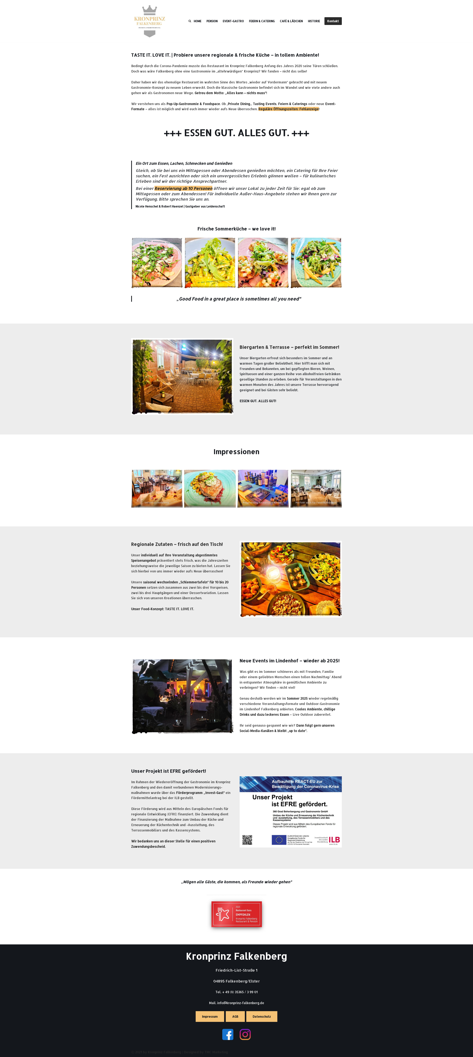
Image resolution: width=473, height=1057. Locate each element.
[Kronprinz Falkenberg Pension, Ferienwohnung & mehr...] (149, 21)
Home (197, 21)
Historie (314, 21)
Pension (212, 21)
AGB (235, 1016)
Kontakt (333, 21)
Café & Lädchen (291, 21)
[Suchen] (189, 21)
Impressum (210, 1016)
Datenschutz (262, 1016)
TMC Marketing (216, 1052)
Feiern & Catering (262, 21)
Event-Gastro (233, 21)
